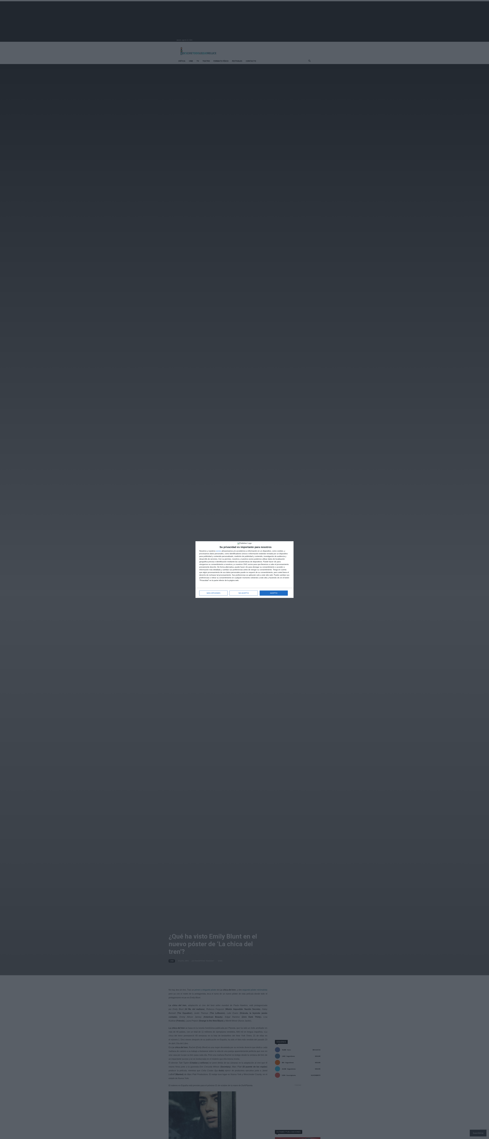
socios (218, 551)
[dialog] (244, 569)
